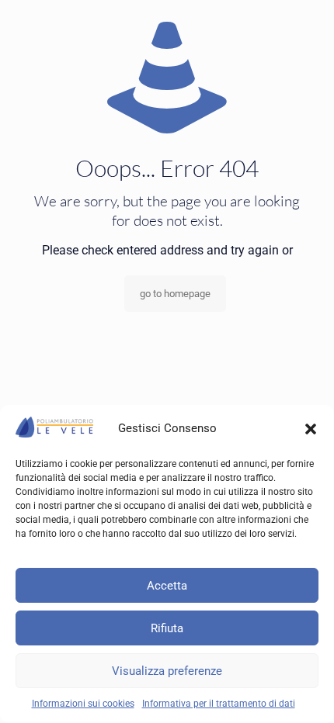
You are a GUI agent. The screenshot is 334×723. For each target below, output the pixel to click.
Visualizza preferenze (167, 671)
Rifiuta (167, 628)
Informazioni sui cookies (83, 703)
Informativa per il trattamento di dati (218, 703)
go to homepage (175, 293)
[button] (310, 429)
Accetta (167, 586)
